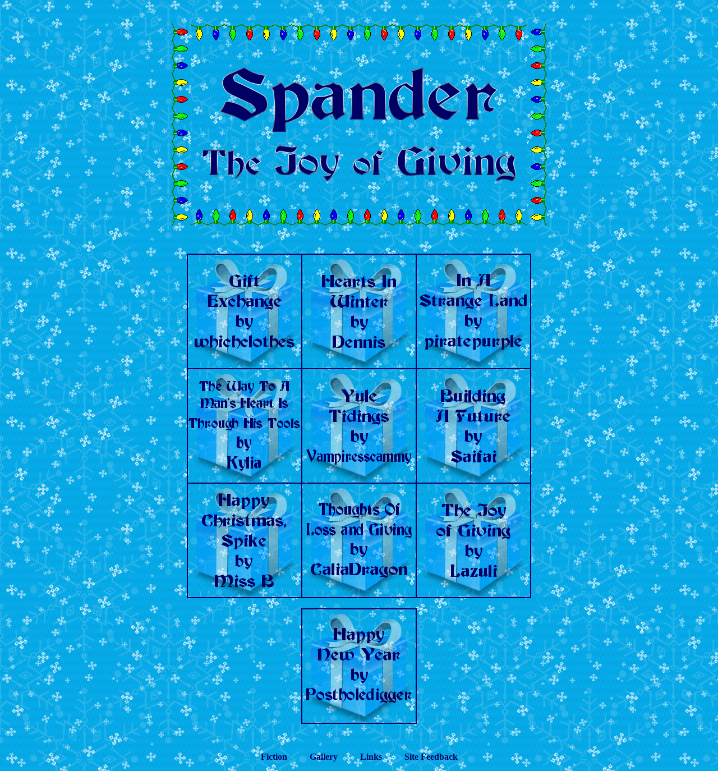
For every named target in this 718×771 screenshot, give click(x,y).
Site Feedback (431, 756)
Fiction (274, 756)
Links (371, 756)
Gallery (324, 756)
